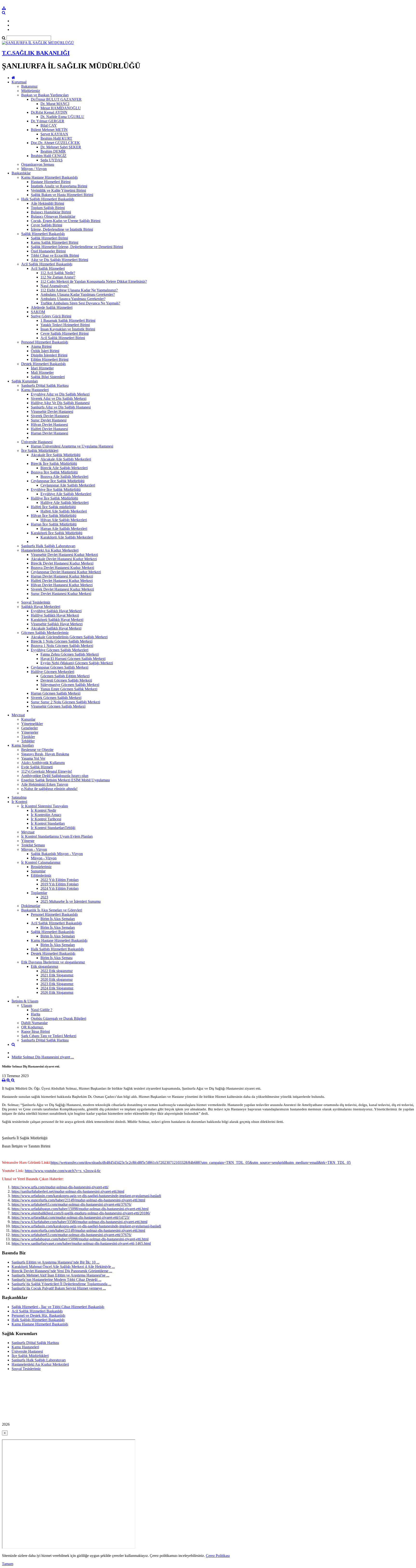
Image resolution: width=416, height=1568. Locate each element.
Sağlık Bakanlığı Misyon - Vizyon (57, 854)
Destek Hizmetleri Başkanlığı (43, 364)
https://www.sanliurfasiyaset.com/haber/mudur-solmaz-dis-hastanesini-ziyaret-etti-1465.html (81, 1243)
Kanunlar (28, 719)
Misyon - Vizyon (34, 849)
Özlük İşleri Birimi (45, 351)
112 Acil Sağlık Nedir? (57, 273)
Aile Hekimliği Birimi (47, 203)
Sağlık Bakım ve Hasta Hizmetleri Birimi (62, 195)
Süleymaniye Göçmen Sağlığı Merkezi (69, 685)
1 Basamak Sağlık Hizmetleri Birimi (67, 320)
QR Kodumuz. (32, 1027)
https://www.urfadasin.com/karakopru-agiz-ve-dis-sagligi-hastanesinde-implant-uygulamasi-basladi (86, 1196)
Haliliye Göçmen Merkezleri (52, 672)
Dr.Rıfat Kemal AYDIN (49, 112)
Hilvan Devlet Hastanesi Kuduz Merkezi (62, 585)
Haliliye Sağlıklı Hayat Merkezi (55, 615)
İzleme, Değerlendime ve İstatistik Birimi (62, 229)
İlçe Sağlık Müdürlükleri (39, 450)
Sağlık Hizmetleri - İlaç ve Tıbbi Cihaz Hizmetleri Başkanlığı (58, 1307)
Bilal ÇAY (48, 125)
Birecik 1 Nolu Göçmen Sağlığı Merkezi (61, 641)
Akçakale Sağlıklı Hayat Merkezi (56, 628)
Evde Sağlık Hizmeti (37, 767)
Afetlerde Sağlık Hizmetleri (51, 307)
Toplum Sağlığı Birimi (48, 208)
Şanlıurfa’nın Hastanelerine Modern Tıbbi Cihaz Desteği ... (56, 1280)
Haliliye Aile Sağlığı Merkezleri (64, 503)
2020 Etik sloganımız (56, 979)
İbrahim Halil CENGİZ (48, 156)
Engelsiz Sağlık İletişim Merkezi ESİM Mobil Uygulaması (65, 780)
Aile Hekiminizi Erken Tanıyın (44, 784)
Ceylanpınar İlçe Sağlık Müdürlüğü (57, 481)
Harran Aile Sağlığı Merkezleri (63, 529)
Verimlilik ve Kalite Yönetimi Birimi (58, 190)
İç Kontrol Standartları (48, 823)
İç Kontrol (19, 802)
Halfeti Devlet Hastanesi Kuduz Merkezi (62, 581)
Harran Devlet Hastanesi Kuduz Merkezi (62, 576)
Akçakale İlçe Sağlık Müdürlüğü (55, 455)
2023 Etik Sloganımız (56, 984)
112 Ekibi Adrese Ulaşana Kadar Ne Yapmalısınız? (79, 290)
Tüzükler (28, 737)
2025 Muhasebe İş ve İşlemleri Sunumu (70, 901)
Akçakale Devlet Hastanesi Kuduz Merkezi (64, 559)
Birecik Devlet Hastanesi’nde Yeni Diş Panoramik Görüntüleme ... (62, 1271)
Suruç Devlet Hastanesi (48, 420)
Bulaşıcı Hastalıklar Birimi (51, 212)
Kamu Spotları (23, 745)
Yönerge (27, 841)
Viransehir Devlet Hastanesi (52, 411)
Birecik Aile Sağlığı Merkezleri (64, 468)
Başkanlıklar (21, 173)
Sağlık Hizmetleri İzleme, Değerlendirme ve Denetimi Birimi (77, 247)
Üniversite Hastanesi (36, 442)
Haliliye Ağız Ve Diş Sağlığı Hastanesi (60, 403)
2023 (44, 897)
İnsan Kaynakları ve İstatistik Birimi (67, 329)
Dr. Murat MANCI (54, 104)
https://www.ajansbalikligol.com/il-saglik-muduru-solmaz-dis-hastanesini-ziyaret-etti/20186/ (81, 1213)
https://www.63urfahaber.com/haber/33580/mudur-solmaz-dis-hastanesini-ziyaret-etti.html (79, 1222)
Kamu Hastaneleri (35, 390)
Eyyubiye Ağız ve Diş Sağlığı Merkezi (60, 394)
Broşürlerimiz (41, 867)
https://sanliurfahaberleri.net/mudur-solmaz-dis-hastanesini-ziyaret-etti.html (68, 1191)
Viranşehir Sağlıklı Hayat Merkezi (57, 624)
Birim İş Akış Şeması (56, 958)
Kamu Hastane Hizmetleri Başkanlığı (49, 177)
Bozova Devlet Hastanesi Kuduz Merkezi (62, 568)
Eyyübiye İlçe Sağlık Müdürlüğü (56, 490)
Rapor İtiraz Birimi (35, 1031)
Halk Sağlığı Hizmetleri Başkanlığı (47, 199)
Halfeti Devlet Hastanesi (49, 429)
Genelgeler (29, 728)
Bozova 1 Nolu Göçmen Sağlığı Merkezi (62, 646)
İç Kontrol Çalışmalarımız (40, 862)
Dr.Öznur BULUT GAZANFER (56, 99)
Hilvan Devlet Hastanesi (49, 424)
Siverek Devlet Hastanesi (50, 416)
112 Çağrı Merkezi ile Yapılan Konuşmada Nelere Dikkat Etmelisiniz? (93, 281)
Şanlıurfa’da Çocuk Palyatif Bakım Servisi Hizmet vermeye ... (59, 1288)
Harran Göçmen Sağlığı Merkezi (55, 693)
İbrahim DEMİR (53, 151)
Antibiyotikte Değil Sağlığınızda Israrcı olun (54, 776)
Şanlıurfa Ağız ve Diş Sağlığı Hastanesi (61, 407)
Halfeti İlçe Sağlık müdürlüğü (53, 507)
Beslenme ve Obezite (37, 750)
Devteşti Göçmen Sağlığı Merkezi (66, 680)
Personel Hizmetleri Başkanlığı (44, 342)
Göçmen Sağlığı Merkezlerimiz (45, 633)
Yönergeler (29, 732)
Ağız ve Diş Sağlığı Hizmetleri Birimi (59, 260)
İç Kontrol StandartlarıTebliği (53, 828)
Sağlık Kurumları (25, 381)
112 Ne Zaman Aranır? (57, 277)
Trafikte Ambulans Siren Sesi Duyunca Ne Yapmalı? (80, 303)
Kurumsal (19, 82)
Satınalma (19, 797)
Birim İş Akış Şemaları (57, 919)
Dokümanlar (30, 906)
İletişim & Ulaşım (25, 1001)
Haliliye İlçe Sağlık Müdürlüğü (54, 498)
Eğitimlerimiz (41, 875)
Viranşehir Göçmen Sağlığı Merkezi (58, 706)
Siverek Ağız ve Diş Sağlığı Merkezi (58, 398)
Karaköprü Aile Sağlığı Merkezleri (66, 537)
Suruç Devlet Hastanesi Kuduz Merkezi (61, 594)
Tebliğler (28, 741)
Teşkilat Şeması (33, 845)
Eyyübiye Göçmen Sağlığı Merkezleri (59, 650)
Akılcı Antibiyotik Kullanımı (43, 763)
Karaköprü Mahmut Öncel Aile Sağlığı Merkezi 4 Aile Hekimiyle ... (63, 1267)
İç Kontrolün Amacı (46, 815)
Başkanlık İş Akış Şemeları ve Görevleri (51, 910)
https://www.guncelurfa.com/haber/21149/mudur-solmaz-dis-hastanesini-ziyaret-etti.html (78, 1200)
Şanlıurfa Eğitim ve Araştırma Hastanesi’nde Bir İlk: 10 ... (55, 1262)
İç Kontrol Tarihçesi (46, 819)
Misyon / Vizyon (34, 169)
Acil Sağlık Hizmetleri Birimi (62, 338)
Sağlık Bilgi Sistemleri (48, 377)
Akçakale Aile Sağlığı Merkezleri (65, 459)
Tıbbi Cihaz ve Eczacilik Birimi (55, 255)
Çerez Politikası (218, 1556)
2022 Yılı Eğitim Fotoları (59, 880)
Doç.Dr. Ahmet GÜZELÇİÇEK (55, 143)
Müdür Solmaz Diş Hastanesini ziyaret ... (43, 1057)
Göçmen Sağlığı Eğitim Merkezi (65, 676)
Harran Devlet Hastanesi (49, 433)
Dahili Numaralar (34, 1023)
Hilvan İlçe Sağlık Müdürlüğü (53, 516)
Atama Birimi (41, 346)
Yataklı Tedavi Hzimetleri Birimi (65, 325)
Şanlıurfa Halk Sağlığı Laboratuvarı (48, 546)
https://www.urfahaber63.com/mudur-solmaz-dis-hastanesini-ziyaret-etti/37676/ (71, 1204)
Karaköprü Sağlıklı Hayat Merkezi (57, 620)
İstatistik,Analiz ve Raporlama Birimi (59, 186)
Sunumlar (38, 871)
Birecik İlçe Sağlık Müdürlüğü (54, 463)
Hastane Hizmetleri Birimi (51, 182)
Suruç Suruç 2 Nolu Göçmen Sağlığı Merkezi (65, 702)
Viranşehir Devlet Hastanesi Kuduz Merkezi (64, 555)
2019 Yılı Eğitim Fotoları (59, 884)
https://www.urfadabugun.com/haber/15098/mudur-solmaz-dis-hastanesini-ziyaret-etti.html (80, 1209)
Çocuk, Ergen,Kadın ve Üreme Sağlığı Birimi (65, 221)
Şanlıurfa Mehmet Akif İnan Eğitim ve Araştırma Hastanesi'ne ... (60, 1275)
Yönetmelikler (32, 724)
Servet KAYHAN (54, 134)
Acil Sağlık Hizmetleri (48, 268)
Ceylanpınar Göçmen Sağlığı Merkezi (59, 667)
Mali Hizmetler (42, 372)
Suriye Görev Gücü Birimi (51, 316)
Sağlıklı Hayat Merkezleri (40, 607)
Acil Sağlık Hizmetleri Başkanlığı (46, 264)
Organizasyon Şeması (37, 164)
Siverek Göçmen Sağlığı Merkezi (56, 698)
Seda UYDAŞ (51, 160)
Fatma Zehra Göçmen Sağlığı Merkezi (69, 654)
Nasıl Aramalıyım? (54, 286)
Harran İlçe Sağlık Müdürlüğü (54, 524)
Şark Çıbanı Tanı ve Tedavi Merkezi (48, 1036)
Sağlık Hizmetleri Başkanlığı (43, 234)
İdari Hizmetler (42, 368)
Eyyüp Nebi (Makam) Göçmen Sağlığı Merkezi (76, 663)
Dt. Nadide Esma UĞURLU (62, 117)
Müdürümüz (30, 91)
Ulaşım (26, 1005)
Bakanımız (29, 86)
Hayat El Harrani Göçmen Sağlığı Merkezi (72, 659)
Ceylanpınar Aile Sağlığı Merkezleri (67, 485)
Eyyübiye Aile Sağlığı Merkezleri (65, 494)
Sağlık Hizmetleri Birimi (49, 238)
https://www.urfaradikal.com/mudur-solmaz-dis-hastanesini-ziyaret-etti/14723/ (71, 1217)
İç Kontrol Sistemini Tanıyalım (44, 806)
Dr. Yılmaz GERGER (47, 121)
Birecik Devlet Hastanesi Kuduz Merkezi (62, 563)
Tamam (7, 1564)
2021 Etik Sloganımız (56, 975)
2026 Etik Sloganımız (56, 992)
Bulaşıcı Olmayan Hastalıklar (53, 216)
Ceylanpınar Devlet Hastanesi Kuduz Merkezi (66, 572)
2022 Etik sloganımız (56, 971)
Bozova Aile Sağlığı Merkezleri (64, 476)
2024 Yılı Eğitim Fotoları (59, 888)
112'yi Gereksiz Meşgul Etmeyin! (46, 771)
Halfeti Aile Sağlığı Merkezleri (63, 511)
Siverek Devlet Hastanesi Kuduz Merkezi (62, 589)
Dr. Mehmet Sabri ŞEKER (60, 147)
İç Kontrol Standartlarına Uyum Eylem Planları (57, 836)
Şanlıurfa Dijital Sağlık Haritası (45, 385)
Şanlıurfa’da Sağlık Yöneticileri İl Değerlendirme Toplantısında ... (61, 1284)
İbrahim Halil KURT (56, 138)
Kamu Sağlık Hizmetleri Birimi (54, 242)
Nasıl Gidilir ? (41, 1010)
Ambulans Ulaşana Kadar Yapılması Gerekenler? (77, 294)
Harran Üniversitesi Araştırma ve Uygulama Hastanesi (72, 446)
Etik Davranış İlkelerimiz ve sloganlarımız (53, 962)
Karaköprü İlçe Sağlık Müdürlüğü (56, 533)
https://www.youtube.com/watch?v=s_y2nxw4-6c (63, 1171)
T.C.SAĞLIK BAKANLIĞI (36, 53)
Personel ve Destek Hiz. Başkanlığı (38, 1315)
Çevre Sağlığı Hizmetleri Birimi (64, 333)
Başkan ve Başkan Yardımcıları (45, 95)
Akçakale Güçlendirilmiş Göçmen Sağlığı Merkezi (69, 637)
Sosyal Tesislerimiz (35, 602)
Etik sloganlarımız (44, 966)
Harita (35, 1014)
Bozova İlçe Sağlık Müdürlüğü (54, 472)
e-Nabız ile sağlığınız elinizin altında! (49, 789)
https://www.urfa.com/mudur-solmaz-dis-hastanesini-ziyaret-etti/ (60, 1187)
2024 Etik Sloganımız (56, 988)
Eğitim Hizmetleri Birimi (49, 359)
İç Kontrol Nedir (43, 810)
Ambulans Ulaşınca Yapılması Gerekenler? (72, 299)
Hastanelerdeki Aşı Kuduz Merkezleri (49, 550)
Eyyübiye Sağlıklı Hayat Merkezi (56, 611)
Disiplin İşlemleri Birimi (49, 355)
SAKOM (38, 312)
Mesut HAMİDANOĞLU (60, 108)
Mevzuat (18, 715)
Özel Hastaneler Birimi (48, 251)
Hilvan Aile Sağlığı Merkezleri (63, 520)
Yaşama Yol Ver (33, 758)
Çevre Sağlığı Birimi (46, 225)
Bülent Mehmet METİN (49, 130)
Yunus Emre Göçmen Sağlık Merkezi (68, 689)
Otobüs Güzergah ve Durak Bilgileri (58, 1018)
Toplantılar (39, 893)
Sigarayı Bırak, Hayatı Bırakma (45, 754)
